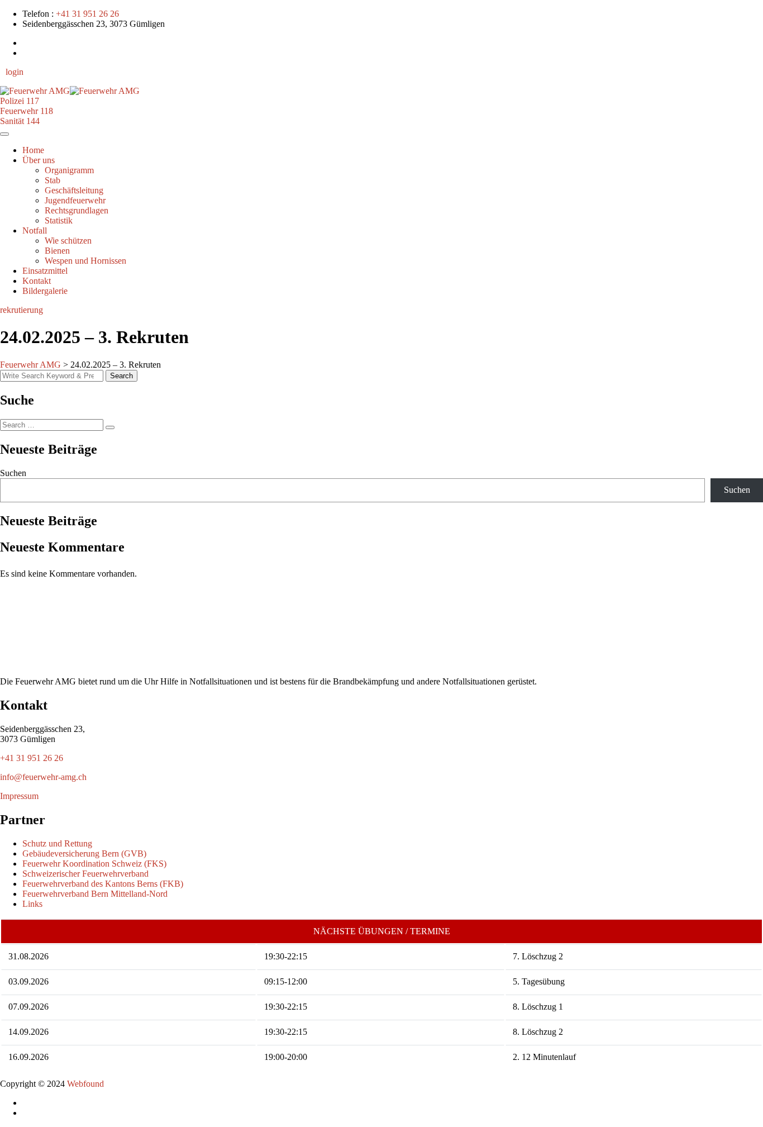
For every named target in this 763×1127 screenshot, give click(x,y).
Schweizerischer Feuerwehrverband (85, 873)
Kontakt (36, 281)
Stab (52, 180)
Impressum (19, 796)
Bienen (57, 250)
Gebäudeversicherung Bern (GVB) (84, 853)
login (14, 72)
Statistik (59, 220)
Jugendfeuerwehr (75, 200)
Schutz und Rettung (57, 843)
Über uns (38, 160)
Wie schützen (68, 240)
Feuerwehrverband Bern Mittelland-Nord (95, 893)
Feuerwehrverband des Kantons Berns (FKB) (102, 883)
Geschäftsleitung (74, 190)
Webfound (86, 1083)
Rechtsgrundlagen (76, 210)
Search (121, 376)
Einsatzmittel (45, 270)
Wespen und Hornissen (85, 260)
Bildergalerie (45, 291)
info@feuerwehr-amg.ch (43, 777)
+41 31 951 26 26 (87, 13)
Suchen (13, 473)
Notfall (34, 230)
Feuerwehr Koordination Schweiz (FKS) (94, 863)
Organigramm (69, 170)
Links (32, 904)
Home (33, 150)
